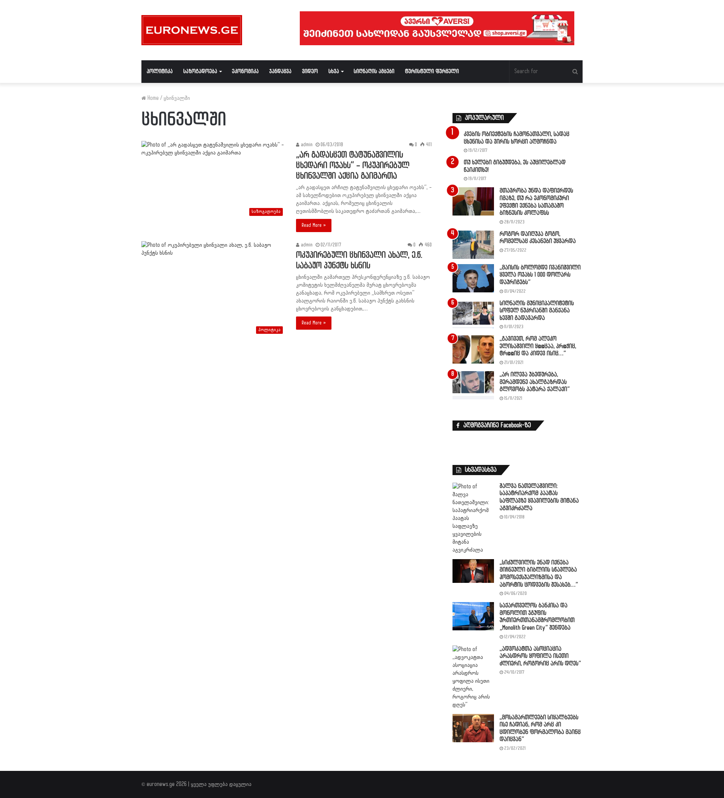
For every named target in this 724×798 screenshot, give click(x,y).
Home (152, 98)
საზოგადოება (200, 71)
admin (306, 144)
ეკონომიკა (245, 71)
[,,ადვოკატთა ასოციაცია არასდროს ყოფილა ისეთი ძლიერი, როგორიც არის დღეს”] (473, 677)
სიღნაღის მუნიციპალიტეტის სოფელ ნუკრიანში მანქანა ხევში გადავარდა (537, 310)
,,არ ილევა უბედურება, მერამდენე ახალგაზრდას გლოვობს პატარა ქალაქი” (535, 382)
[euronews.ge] (191, 30)
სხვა (333, 71)
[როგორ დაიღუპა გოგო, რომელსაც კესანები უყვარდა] (473, 245)
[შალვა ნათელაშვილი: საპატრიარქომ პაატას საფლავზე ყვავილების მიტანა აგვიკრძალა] (473, 518)
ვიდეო (310, 71)
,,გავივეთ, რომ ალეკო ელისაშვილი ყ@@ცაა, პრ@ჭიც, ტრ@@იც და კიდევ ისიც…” (538, 346)
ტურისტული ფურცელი (432, 71)
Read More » (314, 225)
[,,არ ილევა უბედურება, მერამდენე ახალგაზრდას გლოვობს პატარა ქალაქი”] (473, 385)
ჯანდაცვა (280, 71)
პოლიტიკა (160, 71)
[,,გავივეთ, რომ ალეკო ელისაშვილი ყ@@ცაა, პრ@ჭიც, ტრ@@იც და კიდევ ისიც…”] (473, 349)
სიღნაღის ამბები (374, 71)
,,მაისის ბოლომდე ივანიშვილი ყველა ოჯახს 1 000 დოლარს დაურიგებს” (540, 275)
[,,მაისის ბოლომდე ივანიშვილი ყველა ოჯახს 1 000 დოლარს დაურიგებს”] (473, 278)
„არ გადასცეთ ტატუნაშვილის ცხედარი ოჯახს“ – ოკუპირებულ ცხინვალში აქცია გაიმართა (353, 165)
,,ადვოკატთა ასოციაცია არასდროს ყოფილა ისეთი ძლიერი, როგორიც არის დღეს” (540, 656)
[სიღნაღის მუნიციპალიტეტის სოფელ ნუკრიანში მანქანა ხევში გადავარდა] (473, 314)
